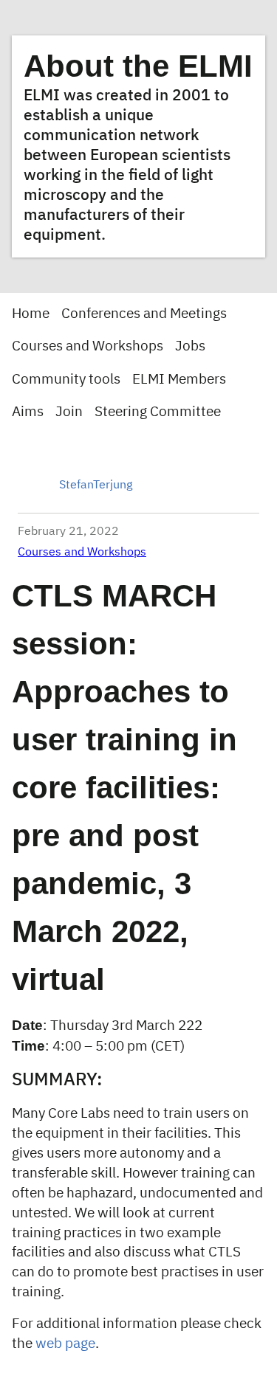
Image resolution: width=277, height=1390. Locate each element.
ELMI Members (179, 380)
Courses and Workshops (87, 346)
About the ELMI (138, 66)
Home (30, 314)
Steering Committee (158, 412)
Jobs (190, 346)
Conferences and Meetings (144, 314)
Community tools (66, 380)
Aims (28, 412)
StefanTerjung (95, 485)
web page (65, 1344)
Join (69, 412)
